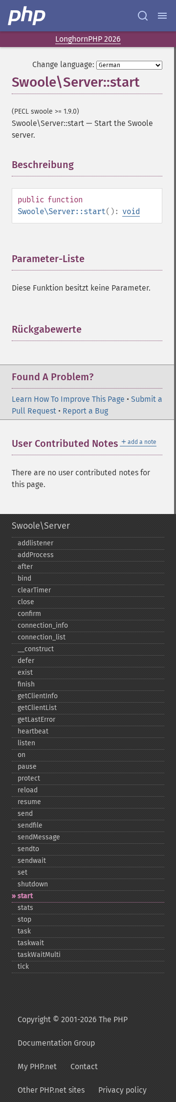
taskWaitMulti (39, 955)
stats (25, 908)
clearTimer (34, 590)
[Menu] (162, 15)
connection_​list (42, 637)
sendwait (32, 861)
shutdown (33, 884)
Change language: (63, 64)
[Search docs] (143, 15)
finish (26, 684)
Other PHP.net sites (51, 1090)
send (25, 813)
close (26, 602)
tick (23, 966)
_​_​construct (36, 649)
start (25, 896)
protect (29, 778)
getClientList (37, 708)
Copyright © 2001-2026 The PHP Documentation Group (73, 1031)
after (25, 567)
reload (28, 790)
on (21, 755)
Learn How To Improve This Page (68, 399)
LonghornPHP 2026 (88, 39)
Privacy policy (122, 1090)
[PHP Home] (27, 15)
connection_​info (43, 625)
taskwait (31, 943)
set (22, 872)
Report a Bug (85, 411)
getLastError (36, 719)
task (24, 931)
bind (24, 578)
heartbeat (33, 731)
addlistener (35, 543)
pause (27, 766)
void (131, 211)
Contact (84, 1066)
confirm (29, 614)
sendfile (30, 825)
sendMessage (39, 837)
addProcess (36, 555)
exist (25, 672)
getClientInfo (38, 696)
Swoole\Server (41, 525)
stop (24, 919)
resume (29, 802)
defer (26, 661)
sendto (28, 849)
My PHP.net (37, 1066)
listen (26, 743)
